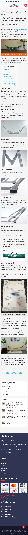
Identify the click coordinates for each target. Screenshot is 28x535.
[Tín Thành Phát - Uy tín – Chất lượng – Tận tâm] (14, 5)
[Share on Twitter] (12, 373)
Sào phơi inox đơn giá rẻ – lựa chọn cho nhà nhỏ (16, 422)
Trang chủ (3, 11)
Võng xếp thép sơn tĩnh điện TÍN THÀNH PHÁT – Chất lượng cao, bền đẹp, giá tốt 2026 (15, 404)
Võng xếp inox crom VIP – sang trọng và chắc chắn (15, 410)
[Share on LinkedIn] (20, 373)
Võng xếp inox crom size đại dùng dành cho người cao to (16, 416)
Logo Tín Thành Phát (7, 81)
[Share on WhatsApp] (7, 373)
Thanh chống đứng (7, 78)
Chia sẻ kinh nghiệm (15, 11)
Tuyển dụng (5, 394)
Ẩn (14, 66)
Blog (8, 11)
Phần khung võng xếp (7, 72)
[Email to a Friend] (15, 373)
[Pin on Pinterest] (18, 373)
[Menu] (2, 5)
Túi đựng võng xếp (7, 79)
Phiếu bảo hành (6, 71)
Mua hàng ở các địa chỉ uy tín (9, 85)
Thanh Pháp (15, 24)
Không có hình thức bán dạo (9, 83)
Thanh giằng (5, 74)
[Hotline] (21, 524)
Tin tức (3, 391)
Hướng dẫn (4, 389)
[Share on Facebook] (10, 373)
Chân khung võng (6, 76)
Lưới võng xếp (6, 69)
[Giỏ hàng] (25, 5)
